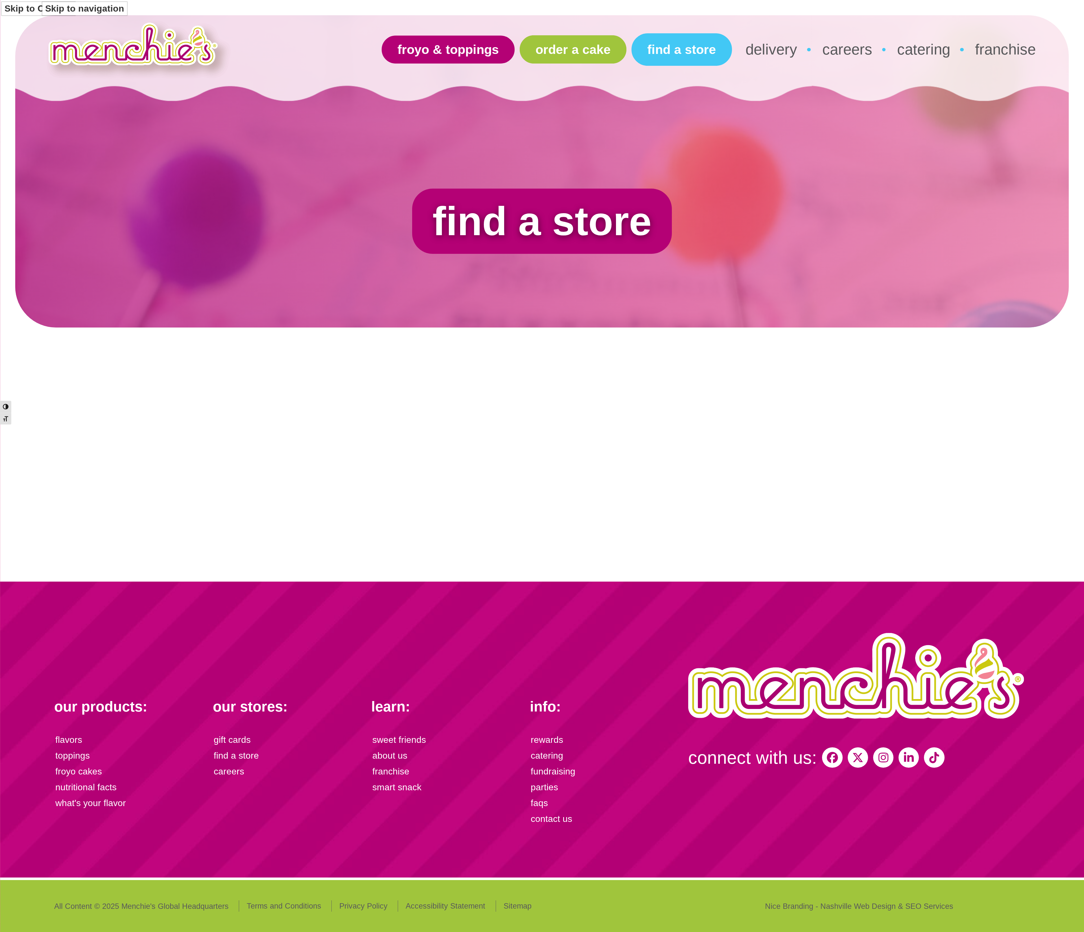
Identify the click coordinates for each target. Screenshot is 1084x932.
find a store (681, 49)
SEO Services (929, 906)
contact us (551, 819)
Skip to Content (38, 8)
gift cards (232, 740)
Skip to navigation (84, 8)
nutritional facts (86, 787)
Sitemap (518, 906)
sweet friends (399, 740)
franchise (1005, 49)
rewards (547, 740)
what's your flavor (90, 803)
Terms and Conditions (284, 906)
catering (923, 49)
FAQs (539, 803)
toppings (72, 755)
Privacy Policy (363, 906)
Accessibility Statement (445, 906)
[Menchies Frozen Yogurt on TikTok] (934, 757)
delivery (771, 49)
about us (389, 755)
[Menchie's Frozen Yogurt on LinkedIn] (909, 757)
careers (847, 49)
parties (544, 787)
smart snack (396, 787)
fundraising (553, 771)
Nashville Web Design (858, 906)
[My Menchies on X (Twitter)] (858, 757)
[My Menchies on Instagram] (883, 757)
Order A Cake (573, 49)
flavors (68, 740)
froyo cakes (78, 771)
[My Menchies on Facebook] (832, 757)
